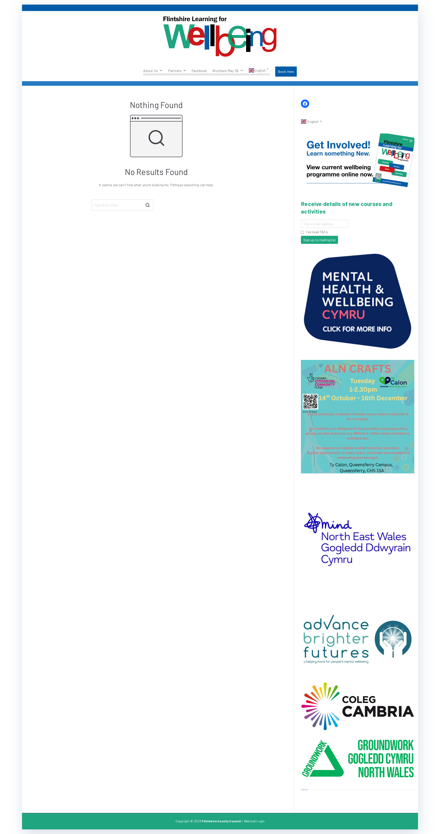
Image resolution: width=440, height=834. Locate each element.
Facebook (199, 70)
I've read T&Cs (317, 232)
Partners (175, 70)
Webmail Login (254, 821)
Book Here (286, 71)
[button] (160, 71)
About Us (150, 70)
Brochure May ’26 (225, 70)
